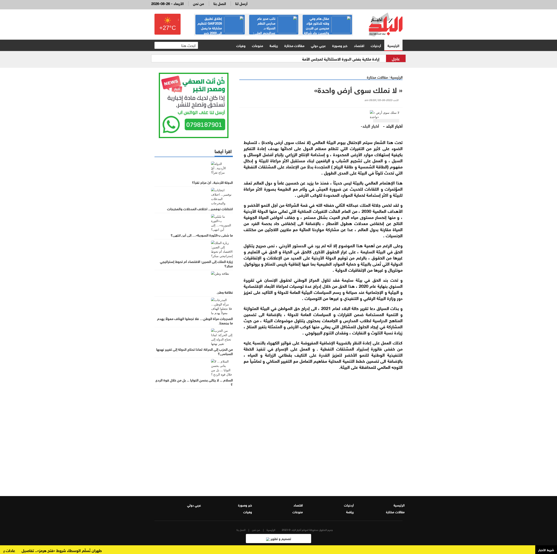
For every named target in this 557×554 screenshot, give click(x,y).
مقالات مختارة (294, 45)
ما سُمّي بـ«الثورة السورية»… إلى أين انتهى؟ (202, 235)
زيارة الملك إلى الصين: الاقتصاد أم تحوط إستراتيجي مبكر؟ (196, 263)
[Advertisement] (321, 435)
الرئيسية (393, 45)
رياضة (274, 45)
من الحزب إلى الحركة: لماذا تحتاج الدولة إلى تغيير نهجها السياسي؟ (194, 351)
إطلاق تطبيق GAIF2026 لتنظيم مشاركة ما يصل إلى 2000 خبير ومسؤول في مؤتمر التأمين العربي (221, 27)
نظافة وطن (225, 292)
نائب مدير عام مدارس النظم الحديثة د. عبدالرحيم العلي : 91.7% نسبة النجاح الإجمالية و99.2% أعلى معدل (275, 30)
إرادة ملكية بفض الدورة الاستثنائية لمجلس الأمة (340, 58)
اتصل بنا (219, 3)
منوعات (257, 45)
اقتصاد (359, 45)
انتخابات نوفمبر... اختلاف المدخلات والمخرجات (200, 208)
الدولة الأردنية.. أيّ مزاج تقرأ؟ (212, 182)
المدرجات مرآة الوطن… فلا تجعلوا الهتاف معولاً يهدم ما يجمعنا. (195, 320)
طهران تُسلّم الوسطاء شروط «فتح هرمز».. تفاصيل (71, 550)
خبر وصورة (339, 45)
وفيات (240, 45)
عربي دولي (318, 45)
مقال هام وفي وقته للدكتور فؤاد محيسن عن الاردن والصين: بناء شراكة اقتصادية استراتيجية (327, 27)
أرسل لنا (241, 3)
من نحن (198, 3)
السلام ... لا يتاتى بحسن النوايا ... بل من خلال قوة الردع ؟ (194, 382)
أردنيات (376, 45)
